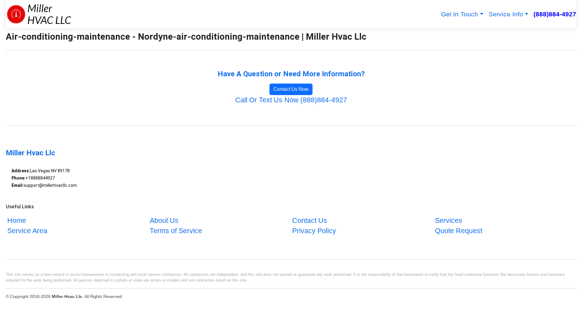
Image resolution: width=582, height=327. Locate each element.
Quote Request (458, 231)
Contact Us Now (291, 89)
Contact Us (309, 220)
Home (16, 220)
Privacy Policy (314, 231)
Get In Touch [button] (459, 14)
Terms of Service (176, 231)
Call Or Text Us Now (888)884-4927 (291, 100)
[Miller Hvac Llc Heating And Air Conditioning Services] (39, 14)
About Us (164, 220)
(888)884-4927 (555, 14)
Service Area (27, 231)
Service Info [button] (506, 14)
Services (448, 220)
